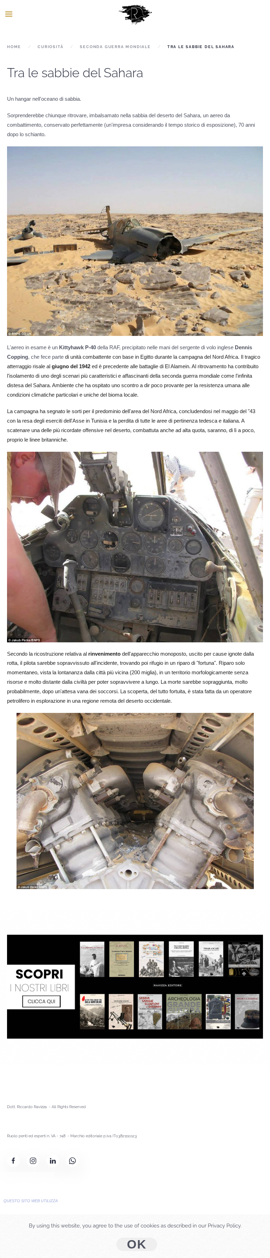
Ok (137, 1244)
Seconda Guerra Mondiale (115, 47)
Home (14, 47)
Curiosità (50, 47)
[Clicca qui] (135, 986)
